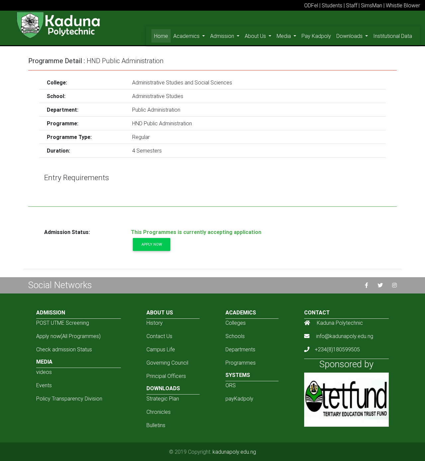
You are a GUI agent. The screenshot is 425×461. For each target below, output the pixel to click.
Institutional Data (392, 36)
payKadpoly (239, 398)
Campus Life (160, 349)
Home (162, 35)
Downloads (350, 36)
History (154, 322)
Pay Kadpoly (316, 36)
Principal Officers (166, 376)
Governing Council (167, 362)
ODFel (311, 5)
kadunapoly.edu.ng (234, 451)
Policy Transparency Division (69, 398)
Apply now (151, 244)
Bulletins (155, 425)
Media (284, 36)
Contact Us (159, 336)
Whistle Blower (403, 5)
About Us (256, 36)
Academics (187, 36)
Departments (240, 349)
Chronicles (158, 411)
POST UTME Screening (62, 322)
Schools (235, 336)
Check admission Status (64, 349)
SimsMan (371, 5)
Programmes (240, 362)
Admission (222, 36)
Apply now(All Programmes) (68, 336)
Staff (351, 5)
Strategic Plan (162, 398)
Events (44, 385)
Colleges (235, 322)
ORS (230, 385)
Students (332, 5)
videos (44, 372)
